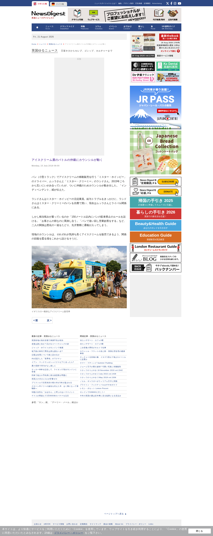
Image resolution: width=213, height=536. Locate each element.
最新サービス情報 (152, 56)
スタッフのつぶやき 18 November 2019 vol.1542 (101, 370)
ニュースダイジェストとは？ (105, 3)
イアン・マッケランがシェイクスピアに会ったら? (53, 362)
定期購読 (147, 3)
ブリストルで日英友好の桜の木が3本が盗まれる (52, 383)
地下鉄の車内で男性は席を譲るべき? (47, 351)
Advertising (157, 3)
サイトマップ (95, 524)
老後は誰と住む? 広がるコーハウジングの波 (50, 344)
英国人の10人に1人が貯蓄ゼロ (44, 379)
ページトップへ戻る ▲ (115, 514)
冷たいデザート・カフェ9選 (92, 340)
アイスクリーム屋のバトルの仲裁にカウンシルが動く (67, 159)
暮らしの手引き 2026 (155, 214)
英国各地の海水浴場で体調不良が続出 (47, 340)
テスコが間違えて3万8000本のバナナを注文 (50, 396)
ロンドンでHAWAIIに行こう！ (93, 392)
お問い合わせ (72, 524)
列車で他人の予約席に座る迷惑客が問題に (49, 375)
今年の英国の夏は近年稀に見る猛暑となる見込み (100, 396)
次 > (49, 320)
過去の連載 (108, 524)
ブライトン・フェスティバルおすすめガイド (98, 385)
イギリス (41, 3)
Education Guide (156, 237)
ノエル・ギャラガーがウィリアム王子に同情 (98, 381)
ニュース (42, 44)
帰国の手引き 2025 (155, 202)
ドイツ (59, 3)
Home (34, 44)
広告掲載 (138, 3)
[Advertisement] (79, 107)
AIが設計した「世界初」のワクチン (47, 358)
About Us (119, 524)
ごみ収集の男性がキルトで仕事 (93, 348)
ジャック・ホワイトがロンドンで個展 (47, 348)
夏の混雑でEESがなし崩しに (44, 366)
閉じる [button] (199, 531)
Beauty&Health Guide (155, 225)
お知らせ (37, 524)
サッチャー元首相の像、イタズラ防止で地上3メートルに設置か (103, 358)
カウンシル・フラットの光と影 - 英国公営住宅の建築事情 (102, 352)
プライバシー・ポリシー (68, 532)
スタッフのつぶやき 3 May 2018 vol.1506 (98, 377)
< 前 (35, 320)
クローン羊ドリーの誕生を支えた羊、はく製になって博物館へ (55, 387)
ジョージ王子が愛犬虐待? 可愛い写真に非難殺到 (100, 367)
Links (151, 524)
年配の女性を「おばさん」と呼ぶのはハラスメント (53, 392)
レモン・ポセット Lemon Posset (94, 388)
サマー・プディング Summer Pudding (96, 363)
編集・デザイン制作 (126, 3)
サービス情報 (58, 524)
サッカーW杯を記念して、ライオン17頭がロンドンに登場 (54, 371)
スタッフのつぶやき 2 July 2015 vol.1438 (98, 374)
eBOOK (47, 524)
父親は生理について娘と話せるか (46, 355)
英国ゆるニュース (55, 44)
